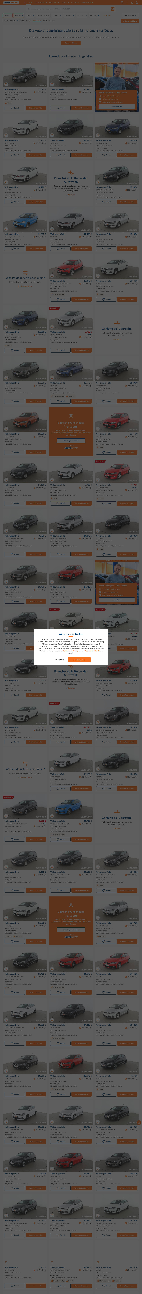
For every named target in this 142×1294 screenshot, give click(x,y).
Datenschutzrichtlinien (92, 651)
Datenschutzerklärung (70, 651)
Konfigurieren (59, 659)
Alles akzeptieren (79, 660)
